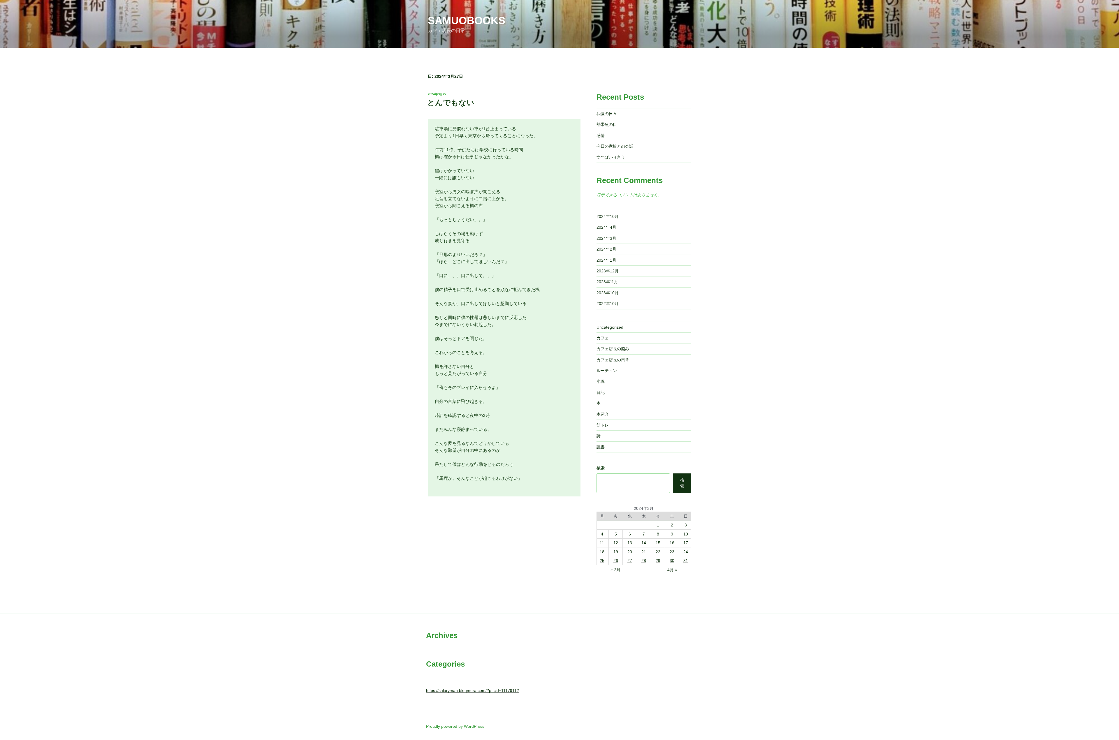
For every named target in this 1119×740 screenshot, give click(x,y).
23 (672, 551)
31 (685, 560)
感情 (601, 135)
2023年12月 (608, 271)
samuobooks (466, 21)
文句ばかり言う (611, 157)
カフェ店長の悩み (613, 348)
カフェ (603, 338)
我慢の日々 (607, 113)
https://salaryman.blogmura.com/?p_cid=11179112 (472, 690)
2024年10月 (608, 216)
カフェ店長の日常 (613, 359)
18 (602, 551)
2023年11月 (607, 281)
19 (615, 551)
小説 (601, 381)
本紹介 (603, 414)
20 (629, 551)
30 (672, 560)
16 (672, 542)
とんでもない (450, 102)
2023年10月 (608, 292)
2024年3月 (606, 238)
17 (685, 542)
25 (602, 560)
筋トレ (603, 425)
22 (658, 551)
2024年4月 (606, 227)
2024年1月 (606, 260)
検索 (601, 468)
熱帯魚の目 (607, 124)
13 (629, 542)
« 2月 (615, 570)
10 (685, 534)
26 (615, 560)
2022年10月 (608, 303)
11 (602, 542)
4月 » (672, 570)
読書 (601, 447)
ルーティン (607, 370)
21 (643, 551)
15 (658, 542)
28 (643, 560)
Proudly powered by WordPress (455, 726)
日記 (601, 392)
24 (685, 551)
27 (629, 560)
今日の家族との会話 (615, 146)
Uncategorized (610, 327)
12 (615, 542)
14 (643, 542)
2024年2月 (606, 249)
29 (658, 560)
